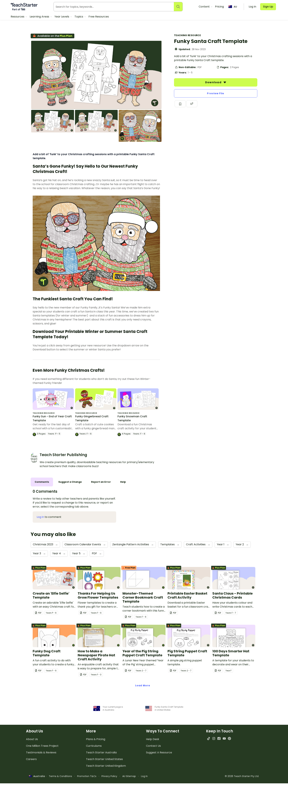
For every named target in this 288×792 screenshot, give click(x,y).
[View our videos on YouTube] (224, 738)
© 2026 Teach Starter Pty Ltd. (242, 776)
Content (204, 6)
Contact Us (153, 746)
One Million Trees (42, 746)
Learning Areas (40, 16)
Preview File (215, 93)
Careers (31, 759)
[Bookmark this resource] (180, 103)
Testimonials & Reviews (41, 752)
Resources (18, 16)
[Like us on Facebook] (219, 738)
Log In (144, 776)
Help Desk (152, 739)
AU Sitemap (129, 776)
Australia (38, 776)
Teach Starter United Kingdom (106, 766)
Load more (142, 685)
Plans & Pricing (95, 739)
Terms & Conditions (60, 776)
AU (235, 6)
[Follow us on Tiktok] (208, 738)
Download (213, 82)
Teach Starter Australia (101, 752)
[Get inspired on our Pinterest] (229, 738)
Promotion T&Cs (86, 776)
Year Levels (62, 16)
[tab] (42, 482)
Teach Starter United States (104, 759)
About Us (32, 739)
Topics (79, 16)
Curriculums (94, 746)
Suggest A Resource (159, 752)
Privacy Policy (109, 776)
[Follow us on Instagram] (213, 738)
